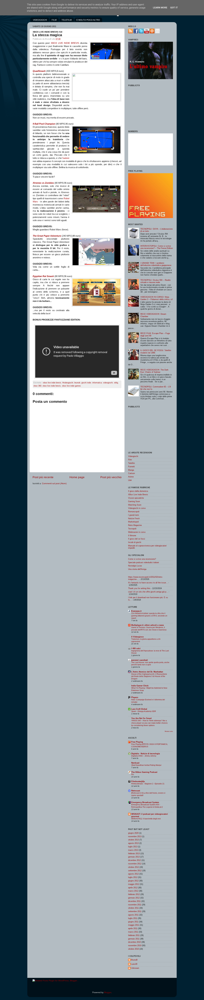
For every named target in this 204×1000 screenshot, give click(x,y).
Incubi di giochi (134, 542)
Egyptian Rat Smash (43, 276)
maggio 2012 (133, 884)
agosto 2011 (133, 915)
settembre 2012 (135, 870)
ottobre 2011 (133, 908)
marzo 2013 (133, 850)
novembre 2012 (134, 864)
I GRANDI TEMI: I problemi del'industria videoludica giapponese (155, 264)
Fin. (132, 774)
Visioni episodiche (136, 498)
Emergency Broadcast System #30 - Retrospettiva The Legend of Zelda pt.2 (147, 806)
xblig (116, 383)
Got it (174, 7)
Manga (131, 470)
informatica (97, 383)
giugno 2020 (133, 833)
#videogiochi (67, 383)
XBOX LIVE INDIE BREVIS (65, 43)
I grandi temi (133, 515)
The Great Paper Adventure (47, 236)
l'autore (65, 158)
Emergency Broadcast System (145, 802)
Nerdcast (135, 763)
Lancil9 (134, 964)
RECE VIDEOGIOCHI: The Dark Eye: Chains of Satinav (154, 371)
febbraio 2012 (134, 894)
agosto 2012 (133, 874)
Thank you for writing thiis (139, 588)
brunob (77, 383)
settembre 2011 (134, 911)
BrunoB (134, 960)
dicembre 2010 (134, 942)
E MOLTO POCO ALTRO (88, 20)
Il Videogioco (137, 637)
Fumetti (131, 466)
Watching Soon (134, 505)
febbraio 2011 (134, 935)
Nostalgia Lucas (135, 566)
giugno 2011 (133, 922)
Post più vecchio (111, 477)
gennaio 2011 (133, 939)
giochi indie (86, 383)
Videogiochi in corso (137, 508)
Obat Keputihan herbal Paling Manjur (146, 765)
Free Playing (137, 742)
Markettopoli (133, 522)
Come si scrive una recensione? (142, 559)
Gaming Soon (134, 501)
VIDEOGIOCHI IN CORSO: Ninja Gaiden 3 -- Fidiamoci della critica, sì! (156, 298)
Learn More (160, 7)
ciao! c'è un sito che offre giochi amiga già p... (148, 592)
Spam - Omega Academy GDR (143, 711)
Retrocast (135, 791)
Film (130, 460)
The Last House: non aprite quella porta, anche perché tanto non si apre (150, 663)
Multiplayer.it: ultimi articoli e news (147, 625)
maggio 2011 (133, 925)
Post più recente (43, 477)
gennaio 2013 (134, 857)
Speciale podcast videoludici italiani (143, 562)
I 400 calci (136, 648)
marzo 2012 (133, 891)
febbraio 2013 (134, 853)
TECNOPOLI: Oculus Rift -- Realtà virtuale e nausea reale (155, 281)
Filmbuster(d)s (138, 781)
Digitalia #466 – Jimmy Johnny (143, 756)
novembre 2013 (134, 836)
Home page (77, 477)
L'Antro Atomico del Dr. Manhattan (147, 672)
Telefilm (131, 463)
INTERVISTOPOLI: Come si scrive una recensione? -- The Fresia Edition (156, 247)
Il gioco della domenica (138, 491)
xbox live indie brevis (52, 386)
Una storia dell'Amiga (137, 569)
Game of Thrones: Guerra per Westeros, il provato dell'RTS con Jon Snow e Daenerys (149, 628)
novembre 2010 (134, 945)
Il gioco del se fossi (136, 539)
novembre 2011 (134, 905)
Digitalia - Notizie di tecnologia (145, 753)
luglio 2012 (132, 877)
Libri (130, 480)
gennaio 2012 (134, 898)
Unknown (135, 968)
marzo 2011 (133, 932)
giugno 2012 (133, 881)
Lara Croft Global (139, 709)
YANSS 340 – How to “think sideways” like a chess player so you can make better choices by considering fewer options (149, 723)
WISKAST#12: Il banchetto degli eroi (146, 819)
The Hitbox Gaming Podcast (144, 772)
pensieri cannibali (139, 660)
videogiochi (108, 383)
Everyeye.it (136, 611)
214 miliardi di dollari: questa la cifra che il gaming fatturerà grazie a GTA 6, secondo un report (149, 615)
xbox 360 (37, 386)
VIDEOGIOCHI (40, 20)
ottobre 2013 (133, 840)
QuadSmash (39, 71)
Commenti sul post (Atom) (54, 483)
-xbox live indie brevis (51, 383)
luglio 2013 (132, 846)
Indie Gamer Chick (139, 686)
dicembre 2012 (134, 860)
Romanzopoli (133, 511)
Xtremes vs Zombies (43, 183)
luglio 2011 (132, 918)
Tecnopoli (132, 529)
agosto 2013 (133, 843)
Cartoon (131, 473)
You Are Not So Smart (141, 718)
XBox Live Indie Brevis (138, 494)
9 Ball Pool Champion (44, 124)
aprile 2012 (133, 887)
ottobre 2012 (133, 867)
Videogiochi (133, 456)
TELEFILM (67, 20)
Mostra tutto (169, 731)
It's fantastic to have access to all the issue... (148, 583)
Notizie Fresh (134, 518)
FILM (54, 20)
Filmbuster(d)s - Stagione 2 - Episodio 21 (147, 784)
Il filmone (132, 535)
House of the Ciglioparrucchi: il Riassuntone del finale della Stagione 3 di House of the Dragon (149, 676)
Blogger (107, 992)
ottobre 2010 (133, 949)
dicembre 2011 (134, 901)
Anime (131, 477)
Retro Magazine (135, 525)
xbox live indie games (71, 386)
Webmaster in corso (136, 532)
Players (134, 697)
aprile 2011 (132, 928)
